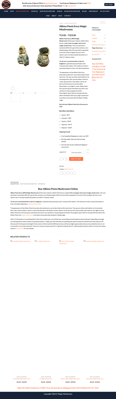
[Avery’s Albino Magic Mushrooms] (70, 307)
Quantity (62, 152)
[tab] (14, 184)
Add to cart (76, 159)
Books (84, 11)
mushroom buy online (34, 204)
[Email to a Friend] (67, 173)
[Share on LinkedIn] (74, 173)
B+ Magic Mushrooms (46, 379)
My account (105, 11)
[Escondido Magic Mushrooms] (21, 307)
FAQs (48, 16)
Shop (12, 11)
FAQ (63, 6)
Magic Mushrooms (50, 3)
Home (6, 11)
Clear (87, 149)
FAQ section (20, 228)
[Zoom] (13, 88)
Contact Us (72, 6)
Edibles (59, 11)
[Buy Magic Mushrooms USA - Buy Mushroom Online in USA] (10, 4)
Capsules (34, 11)
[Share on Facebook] (61, 173)
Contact (67, 16)
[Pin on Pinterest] (70, 173)
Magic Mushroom (22, 11)
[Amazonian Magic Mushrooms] (95, 307)
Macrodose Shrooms (72, 11)
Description (14, 184)
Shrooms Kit (93, 11)
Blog (60, 16)
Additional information (28, 184)
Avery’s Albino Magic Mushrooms (70, 379)
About (54, 16)
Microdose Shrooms (47, 11)
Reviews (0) (41, 184)
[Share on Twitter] (64, 173)
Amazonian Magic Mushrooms (94, 379)
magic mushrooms (27, 215)
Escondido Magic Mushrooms (21, 379)
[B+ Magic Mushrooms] (46, 307)
